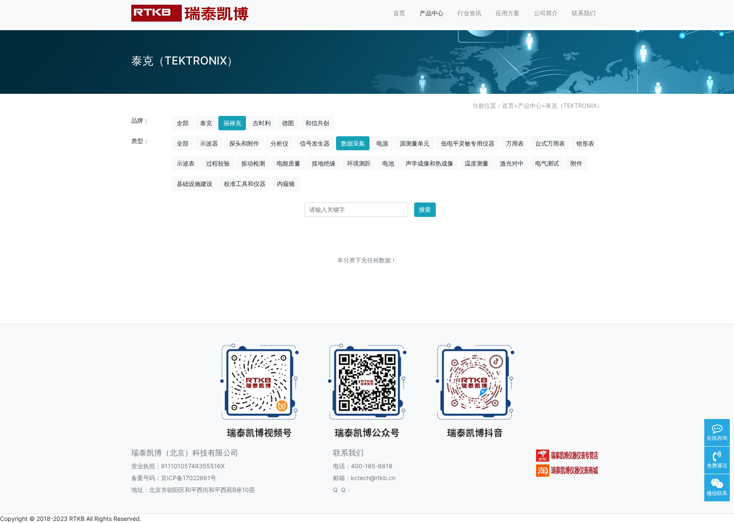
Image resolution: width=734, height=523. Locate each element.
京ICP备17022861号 (188, 477)
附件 (576, 163)
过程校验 (218, 163)
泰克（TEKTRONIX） (574, 105)
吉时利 (262, 123)
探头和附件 (244, 143)
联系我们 (584, 13)
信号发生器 (315, 143)
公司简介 (546, 13)
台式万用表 (550, 143)
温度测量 (476, 163)
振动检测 (253, 163)
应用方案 (507, 13)
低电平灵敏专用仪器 (467, 143)
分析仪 (279, 143)
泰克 (206, 123)
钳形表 (585, 143)
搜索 (425, 209)
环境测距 (359, 163)
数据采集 (353, 143)
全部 (183, 123)
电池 (388, 163)
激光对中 (512, 163)
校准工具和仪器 (244, 183)
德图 (288, 123)
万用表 (515, 143)
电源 (382, 143)
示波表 (186, 163)
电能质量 (288, 163)
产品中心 (431, 13)
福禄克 (232, 123)
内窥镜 (286, 183)
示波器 (209, 143)
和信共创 (317, 123)
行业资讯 (469, 13)
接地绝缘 (324, 163)
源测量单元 (414, 143)
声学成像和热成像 (429, 163)
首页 (399, 13)
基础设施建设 (194, 183)
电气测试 (547, 163)
